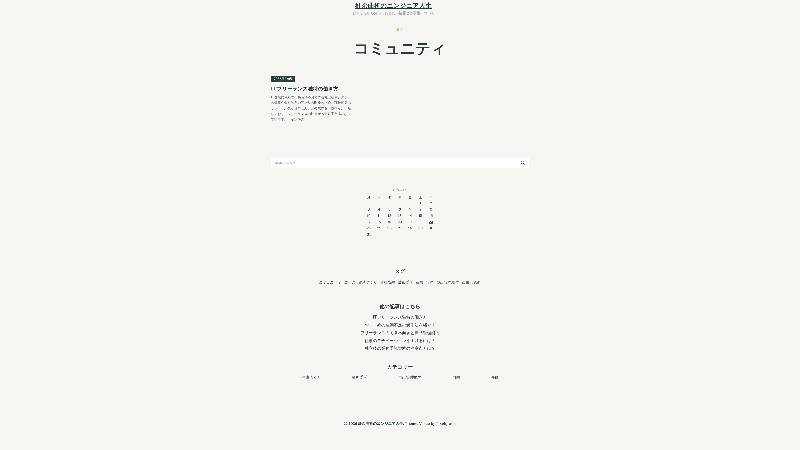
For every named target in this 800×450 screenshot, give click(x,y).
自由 (465, 282)
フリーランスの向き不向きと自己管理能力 (400, 332)
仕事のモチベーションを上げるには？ (400, 340)
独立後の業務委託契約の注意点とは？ (400, 348)
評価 (476, 282)
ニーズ (349, 282)
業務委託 (405, 282)
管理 (429, 282)
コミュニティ (330, 282)
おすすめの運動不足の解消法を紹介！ (400, 325)
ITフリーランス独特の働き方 (400, 317)
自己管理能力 (447, 282)
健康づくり (367, 282)
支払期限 (387, 282)
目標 (419, 282)
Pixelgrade (446, 423)
